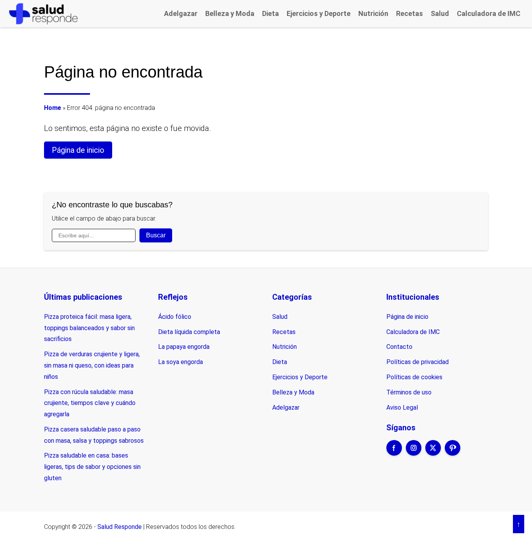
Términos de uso (409, 392)
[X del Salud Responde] (433, 453)
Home (52, 107)
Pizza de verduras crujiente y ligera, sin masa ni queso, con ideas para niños (92, 365)
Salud (440, 13)
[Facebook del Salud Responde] (394, 453)
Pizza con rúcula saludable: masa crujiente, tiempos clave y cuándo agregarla (90, 403)
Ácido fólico (174, 316)
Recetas (409, 13)
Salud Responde (119, 526)
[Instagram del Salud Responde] (413, 453)
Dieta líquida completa (189, 332)
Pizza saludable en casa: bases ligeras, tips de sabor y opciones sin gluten (92, 467)
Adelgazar (180, 13)
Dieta (270, 13)
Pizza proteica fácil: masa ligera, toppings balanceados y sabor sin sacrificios (89, 328)
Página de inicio (78, 150)
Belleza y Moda (229, 13)
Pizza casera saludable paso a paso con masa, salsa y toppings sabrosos (94, 435)
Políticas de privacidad (417, 362)
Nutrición (373, 13)
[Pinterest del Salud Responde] (452, 453)
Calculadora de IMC (488, 13)
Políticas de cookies (414, 377)
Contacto (399, 346)
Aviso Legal (402, 407)
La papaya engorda (184, 346)
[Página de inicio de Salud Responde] (43, 13)
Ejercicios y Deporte (319, 13)
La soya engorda (180, 362)
